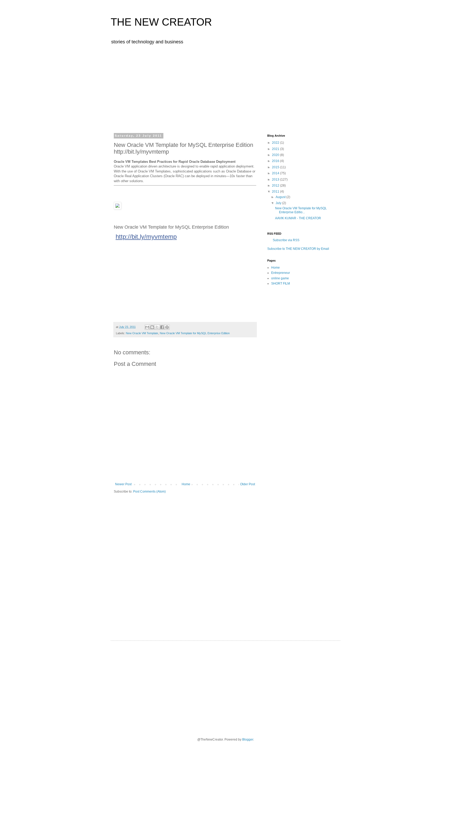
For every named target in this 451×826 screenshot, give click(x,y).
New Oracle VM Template (142, 333)
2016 (276, 161)
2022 (276, 143)
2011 (276, 191)
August (281, 197)
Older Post (247, 484)
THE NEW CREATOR (161, 22)
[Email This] (147, 327)
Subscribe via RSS (286, 240)
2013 (276, 179)
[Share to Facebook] (162, 327)
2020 (276, 155)
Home (186, 484)
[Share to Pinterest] (167, 327)
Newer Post (123, 484)
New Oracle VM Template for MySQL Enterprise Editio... (301, 210)
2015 (276, 167)
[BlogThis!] (152, 327)
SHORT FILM (280, 283)
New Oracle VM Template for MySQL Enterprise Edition (195, 333)
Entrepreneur (280, 273)
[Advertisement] (225, 88)
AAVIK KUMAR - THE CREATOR (298, 218)
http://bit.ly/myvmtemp (146, 236)
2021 (276, 149)
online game (280, 278)
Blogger (247, 739)
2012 (276, 185)
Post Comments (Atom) (149, 491)
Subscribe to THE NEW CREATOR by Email (298, 249)
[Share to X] (157, 327)
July (279, 203)
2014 (276, 173)
